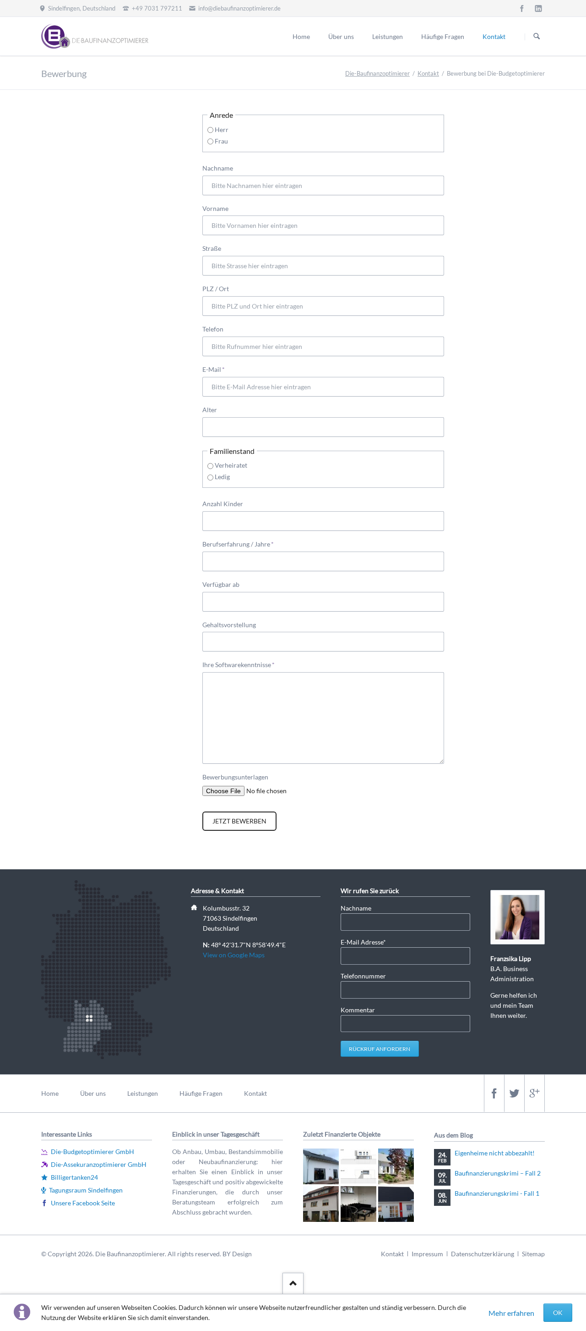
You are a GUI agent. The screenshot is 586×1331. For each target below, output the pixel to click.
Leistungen (387, 36)
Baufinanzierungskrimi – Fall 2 (498, 1173)
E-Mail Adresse (363, 942)
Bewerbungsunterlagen (235, 777)
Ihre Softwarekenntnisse (238, 664)
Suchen (536, 37)
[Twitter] (514, 1093)
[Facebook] (522, 8)
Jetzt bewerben (239, 821)
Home (301, 36)
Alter (209, 410)
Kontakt (494, 36)
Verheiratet (231, 465)
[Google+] (534, 1093)
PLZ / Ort (215, 289)
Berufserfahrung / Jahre (238, 544)
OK (558, 1312)
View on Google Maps (234, 955)
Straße (211, 248)
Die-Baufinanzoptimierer (377, 73)
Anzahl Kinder (222, 504)
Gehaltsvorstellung (229, 625)
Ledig (222, 476)
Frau (221, 141)
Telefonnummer (363, 976)
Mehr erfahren (511, 1313)
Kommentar (358, 1010)
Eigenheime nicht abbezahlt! (495, 1153)
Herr (221, 129)
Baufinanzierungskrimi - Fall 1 (497, 1193)
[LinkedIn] (538, 8)
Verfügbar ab (220, 584)
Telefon (212, 329)
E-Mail (217, 369)
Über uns (341, 36)
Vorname (215, 208)
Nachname (217, 168)
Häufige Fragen (442, 36)
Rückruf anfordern (379, 1048)
